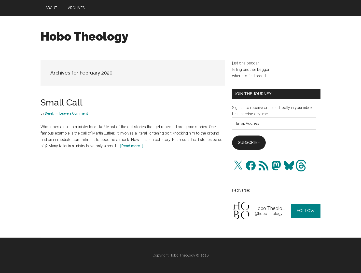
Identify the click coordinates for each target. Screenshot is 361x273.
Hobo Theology (84, 36)
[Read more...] (131, 146)
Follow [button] (306, 210)
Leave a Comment (73, 113)
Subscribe (249, 142)
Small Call (62, 102)
